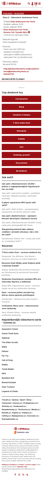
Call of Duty (7, 360)
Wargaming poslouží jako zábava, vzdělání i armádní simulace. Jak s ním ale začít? (20, 232)
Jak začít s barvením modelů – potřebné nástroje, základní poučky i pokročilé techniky (21, 196)
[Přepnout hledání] (29, 3)
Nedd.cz (35, 409)
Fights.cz (16, 413)
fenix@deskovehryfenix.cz (16, 71)
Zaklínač (6, 338)
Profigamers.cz (30, 403)
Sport (22, 400)
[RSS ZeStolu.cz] (23, 474)
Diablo (5, 365)
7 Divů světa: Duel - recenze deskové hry (21, 252)
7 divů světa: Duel (21, 123)
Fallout (5, 351)
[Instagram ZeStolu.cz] (19, 474)
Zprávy (15, 400)
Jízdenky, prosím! (21, 155)
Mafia (4, 347)
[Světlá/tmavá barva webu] (27, 474)
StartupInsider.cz (10, 419)
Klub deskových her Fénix (23, 22)
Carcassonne (21, 99)
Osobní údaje (30, 464)
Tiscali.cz (6, 400)
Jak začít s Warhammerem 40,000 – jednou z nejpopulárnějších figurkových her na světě (21, 186)
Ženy (29, 400)
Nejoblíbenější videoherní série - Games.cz (21, 321)
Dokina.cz (26, 413)
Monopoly (21, 131)
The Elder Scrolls (10, 342)
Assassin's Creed (10, 329)
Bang (21, 107)
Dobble (21, 139)
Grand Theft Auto (10, 333)
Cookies (21, 464)
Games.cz (17, 403)
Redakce (13, 464)
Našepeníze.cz (19, 416)
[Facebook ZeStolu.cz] (15, 474)
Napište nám (22, 467)
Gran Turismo (8, 387)
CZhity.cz (6, 416)
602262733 (9, 74)
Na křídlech (21, 171)
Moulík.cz (6, 413)
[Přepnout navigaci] (32, 3)
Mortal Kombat (9, 382)
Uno (21, 147)
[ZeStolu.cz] (11, 3)
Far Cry (5, 356)
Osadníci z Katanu (21, 115)
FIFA (4, 374)
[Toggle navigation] (39, 3)
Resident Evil (8, 378)
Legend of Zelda (10, 391)
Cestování (6, 403)
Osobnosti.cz (19, 406)
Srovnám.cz (32, 416)
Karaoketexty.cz (9, 409)
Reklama (5, 464)
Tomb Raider (8, 369)
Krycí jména (21, 163)
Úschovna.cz (24, 409)
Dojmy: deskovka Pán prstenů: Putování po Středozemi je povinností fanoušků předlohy (20, 272)
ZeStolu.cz (7, 406)
